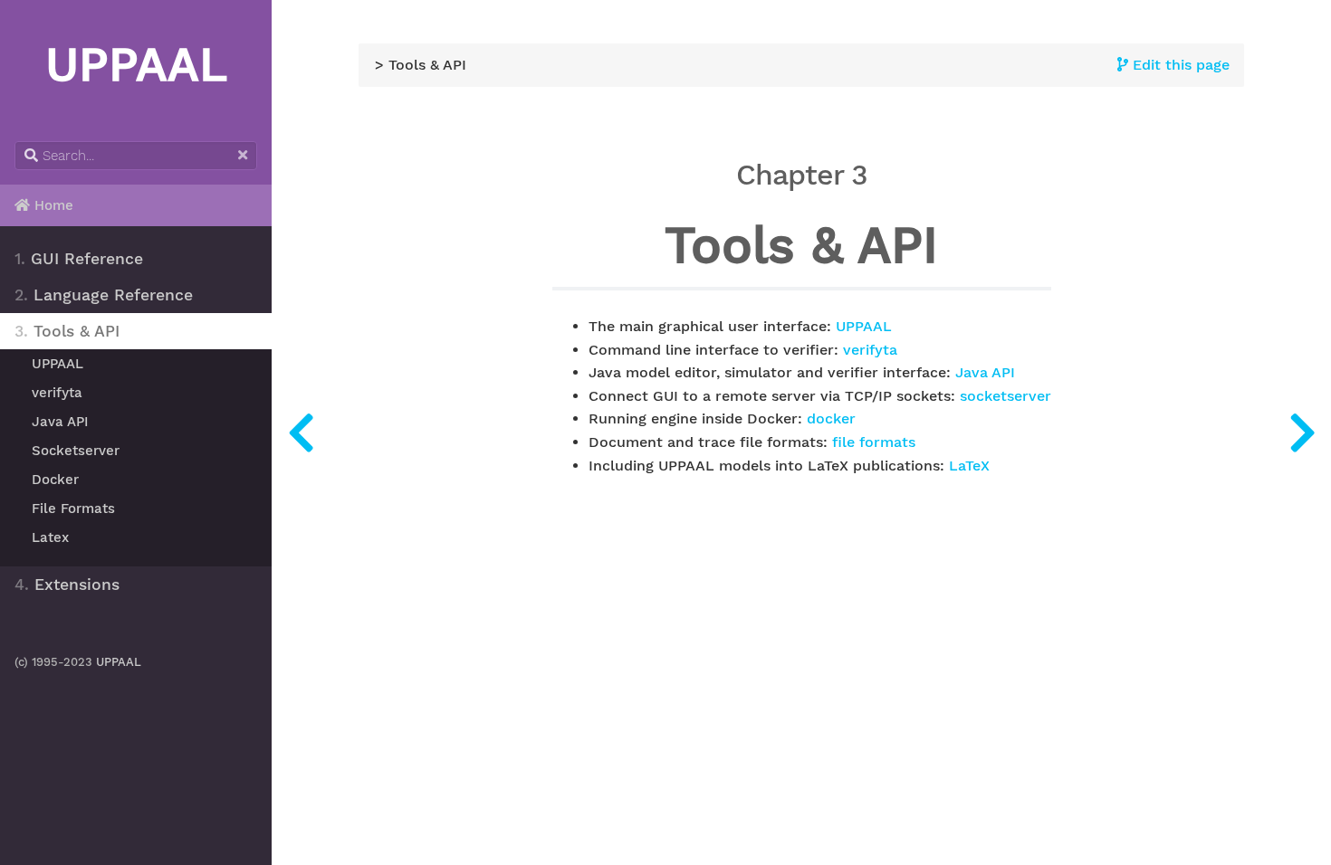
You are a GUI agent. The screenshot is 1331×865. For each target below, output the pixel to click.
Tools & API (67, 331)
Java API (60, 421)
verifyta (57, 393)
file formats (873, 442)
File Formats (73, 508)
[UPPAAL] (1302, 432)
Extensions (67, 584)
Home (51, 205)
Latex (50, 537)
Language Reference (103, 295)
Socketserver (76, 450)
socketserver (1005, 396)
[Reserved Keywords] (301, 432)
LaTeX (969, 466)
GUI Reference (78, 259)
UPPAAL (57, 364)
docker (831, 419)
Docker (55, 479)
